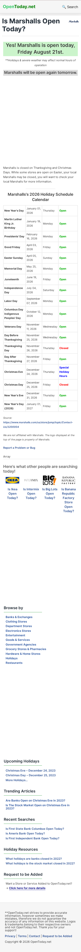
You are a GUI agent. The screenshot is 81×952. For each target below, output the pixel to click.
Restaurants (14, 663)
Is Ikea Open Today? (12, 493)
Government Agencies (21, 644)
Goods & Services (18, 640)
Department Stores (19, 626)
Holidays (12, 658)
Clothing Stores (16, 621)
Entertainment (15, 635)
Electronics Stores (18, 631)
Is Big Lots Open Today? (49, 493)
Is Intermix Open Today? (31, 493)
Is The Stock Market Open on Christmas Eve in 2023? (38, 806)
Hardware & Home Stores (23, 654)
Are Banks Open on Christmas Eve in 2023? (35, 800)
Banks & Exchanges (19, 617)
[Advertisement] (40, 121)
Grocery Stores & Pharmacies (26, 649)
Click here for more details (27, 888)
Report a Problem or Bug (19, 447)
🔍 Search (70, 7)
